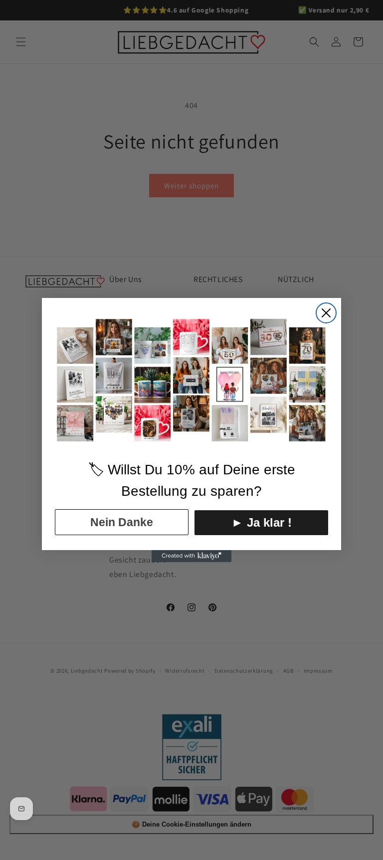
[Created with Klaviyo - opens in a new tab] (191, 556)
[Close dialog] (326, 313)
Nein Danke (121, 522)
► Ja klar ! (261, 522)
